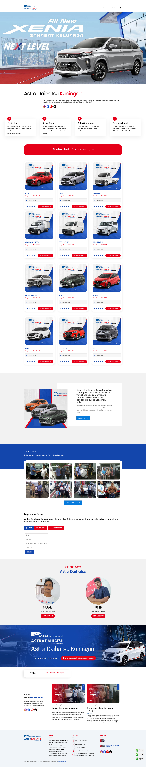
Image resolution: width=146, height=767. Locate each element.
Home (88, 8)
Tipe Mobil (106, 8)
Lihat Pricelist (83, 418)
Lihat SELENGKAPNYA (73, 502)
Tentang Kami (96, 8)
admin (53, 710)
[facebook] (48, 106)
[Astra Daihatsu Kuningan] (30, 9)
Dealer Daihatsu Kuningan (64, 708)
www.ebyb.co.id (62, 761)
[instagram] (44, 106)
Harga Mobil (32, 200)
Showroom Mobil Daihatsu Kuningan (100, 709)
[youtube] (51, 106)
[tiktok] (54, 106)
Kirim (29, 552)
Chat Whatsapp (47, 616)
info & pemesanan (46, 206)
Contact (114, 8)
